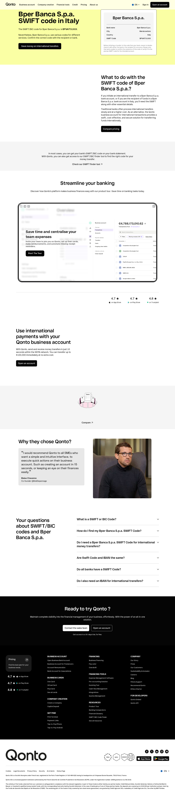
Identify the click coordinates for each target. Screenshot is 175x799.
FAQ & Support (136, 682)
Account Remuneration (56, 667)
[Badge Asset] (147, 751)
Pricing (12, 659)
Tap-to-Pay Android (54, 728)
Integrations (93, 692)
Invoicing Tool (94, 685)
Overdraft (93, 667)
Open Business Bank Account (58, 660)
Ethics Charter (136, 689)
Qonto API (134, 703)
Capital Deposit (53, 706)
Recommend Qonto (138, 685)
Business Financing (96, 660)
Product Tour (94, 706)
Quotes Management (97, 696)
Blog (132, 678)
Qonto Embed (136, 699)
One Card (51, 682)
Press (133, 664)
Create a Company (54, 703)
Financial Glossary (96, 714)
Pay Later (92, 664)
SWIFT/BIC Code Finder (98, 717)
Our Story (134, 660)
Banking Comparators (97, 710)
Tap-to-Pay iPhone (54, 724)
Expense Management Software (101, 678)
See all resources (95, 721)
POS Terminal (52, 717)
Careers (134, 675)
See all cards (52, 692)
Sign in (145, 5)
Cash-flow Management (98, 689)
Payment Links (53, 720)
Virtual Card (52, 685)
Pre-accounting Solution (98, 682)
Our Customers (136, 667)
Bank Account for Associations (59, 671)
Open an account (159, 5)
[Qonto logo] (10, 4)
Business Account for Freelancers (60, 664)
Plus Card (51, 689)
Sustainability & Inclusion (140, 671)
